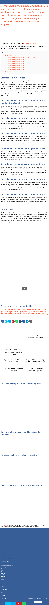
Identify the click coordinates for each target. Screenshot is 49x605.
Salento (2, 579)
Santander (3, 595)
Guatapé (3, 568)
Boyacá (2, 586)
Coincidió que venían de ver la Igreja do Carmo (15, 59)
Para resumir (8, 71)
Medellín (2, 574)
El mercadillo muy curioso (10, 55)
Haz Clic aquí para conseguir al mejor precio (24, 313)
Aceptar (37, 601)
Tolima (2, 596)
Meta (2, 592)
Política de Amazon (5, 560)
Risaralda (3, 593)
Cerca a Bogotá (4, 567)
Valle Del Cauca (4, 598)
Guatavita (3, 570)
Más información (43, 598)
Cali (2, 571)
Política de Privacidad (5, 561)
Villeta (2, 577)
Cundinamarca (4, 589)
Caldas (2, 587)
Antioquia (3, 584)
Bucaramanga (3, 576)
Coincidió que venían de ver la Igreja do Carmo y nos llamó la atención (20, 57)
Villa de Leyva (3, 573)
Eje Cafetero (3, 590)
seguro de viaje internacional (29, 43)
